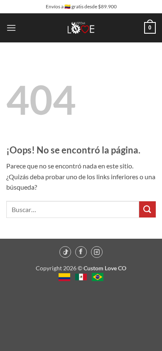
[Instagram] (97, 252)
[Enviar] (147, 209)
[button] (11, 27)
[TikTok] (65, 252)
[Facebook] (81, 252)
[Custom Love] (81, 27)
